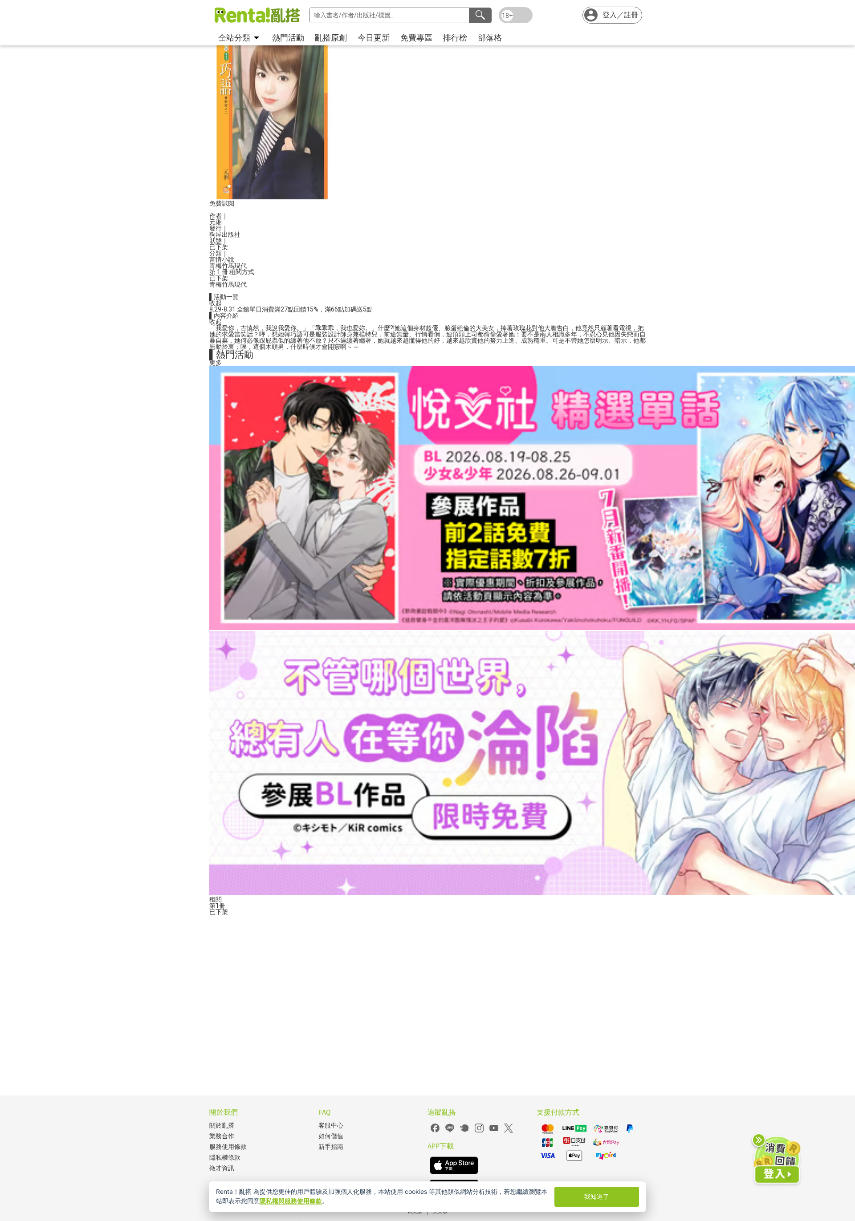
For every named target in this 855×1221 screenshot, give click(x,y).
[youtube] (494, 1131)
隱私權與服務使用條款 (291, 1201)
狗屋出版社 (224, 234)
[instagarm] (479, 1131)
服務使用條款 (228, 1147)
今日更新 (374, 37)
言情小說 (221, 259)
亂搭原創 (331, 37)
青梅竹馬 (221, 265)
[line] (449, 1131)
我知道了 (596, 1196)
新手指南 (330, 1147)
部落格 (490, 37)
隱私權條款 (224, 1157)
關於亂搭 (221, 1125)
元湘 (215, 222)
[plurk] (464, 1131)
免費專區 (416, 37)
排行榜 (455, 37)
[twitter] (508, 1131)
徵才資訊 (221, 1168)
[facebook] (435, 1131)
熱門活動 (288, 37)
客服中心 (330, 1125)
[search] (480, 15)
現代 (240, 265)
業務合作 (221, 1136)
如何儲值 (330, 1136)
